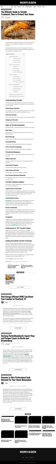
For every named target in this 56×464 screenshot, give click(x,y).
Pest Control (15, 223)
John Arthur (7, 17)
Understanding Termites (14, 56)
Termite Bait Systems (17, 88)
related (11, 258)
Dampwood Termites (17, 62)
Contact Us (32, 457)
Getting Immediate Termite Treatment (17, 96)
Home (12, 6)
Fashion (34, 6)
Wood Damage (16, 68)
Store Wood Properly (17, 78)
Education (39, 6)
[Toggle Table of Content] (23, 54)
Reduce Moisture (16, 76)
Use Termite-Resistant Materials (19, 81)
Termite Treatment (24, 261)
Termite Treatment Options (15, 84)
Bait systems (8, 200)
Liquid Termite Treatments (18, 86)
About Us (26, 457)
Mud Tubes (16, 66)
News (15, 6)
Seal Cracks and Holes (17, 80)
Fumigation (16, 91)
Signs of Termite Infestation (15, 64)
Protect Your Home (16, 261)
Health (44, 6)
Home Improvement (28, 6)
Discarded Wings (16, 70)
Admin (6, 302)
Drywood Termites (17, 60)
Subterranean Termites (17, 58)
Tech (23, 6)
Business (19, 6)
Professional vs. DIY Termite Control (16, 94)
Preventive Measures (13, 74)
